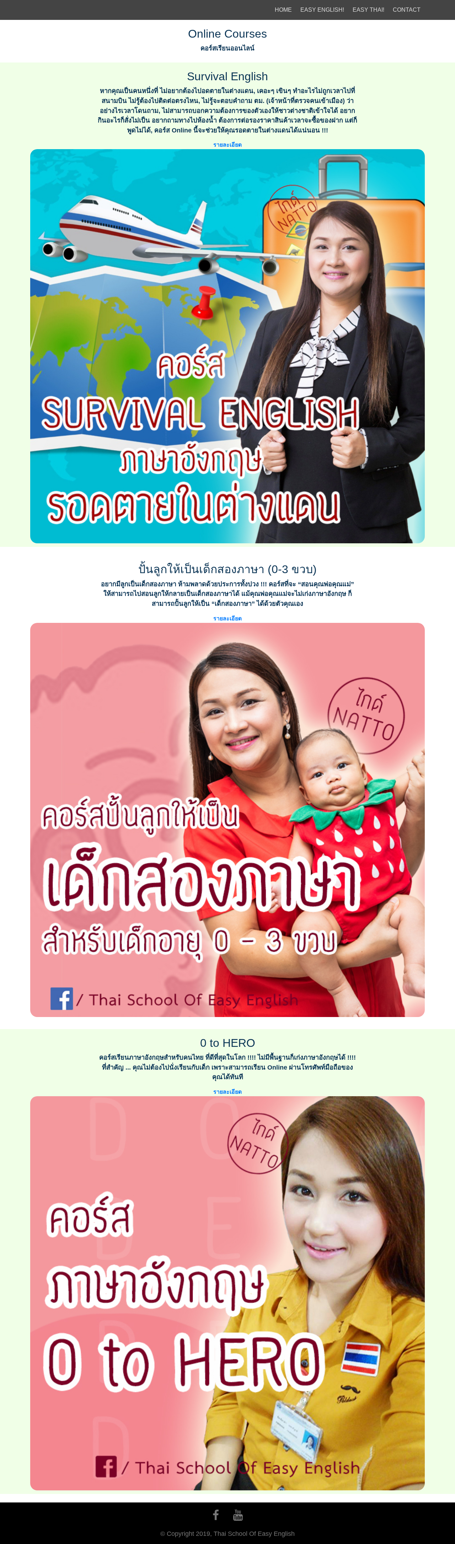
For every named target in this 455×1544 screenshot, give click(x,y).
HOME (284, 9)
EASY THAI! (368, 10)
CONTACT (406, 10)
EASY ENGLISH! (322, 10)
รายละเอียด (227, 145)
